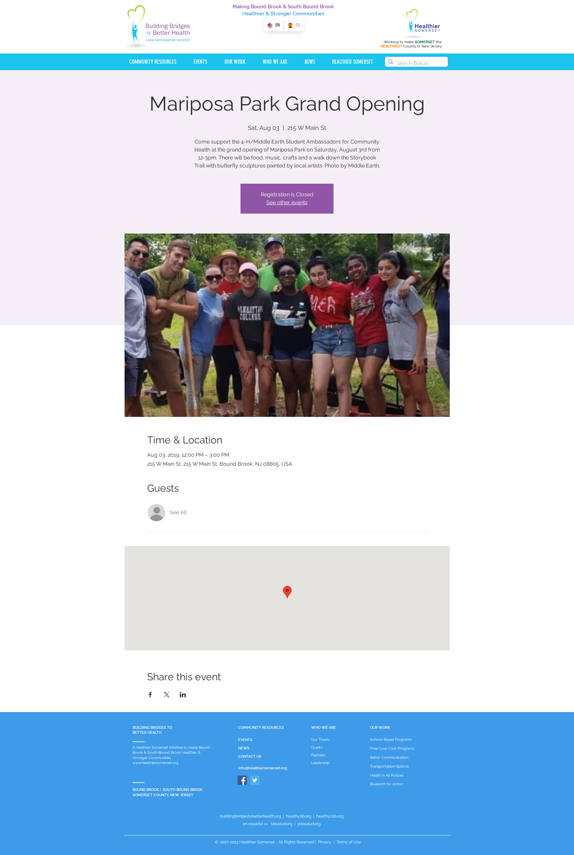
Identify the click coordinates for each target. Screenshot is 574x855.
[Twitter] (254, 780)
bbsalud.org (281, 823)
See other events (287, 202)
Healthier (253, 14)
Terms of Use (348, 842)
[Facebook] (242, 780)
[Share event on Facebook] (150, 694)
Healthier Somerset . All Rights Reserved (276, 842)
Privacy (325, 842)
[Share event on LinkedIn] (183, 694)
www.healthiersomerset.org (155, 763)
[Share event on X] (166, 694)
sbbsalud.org (309, 823)
